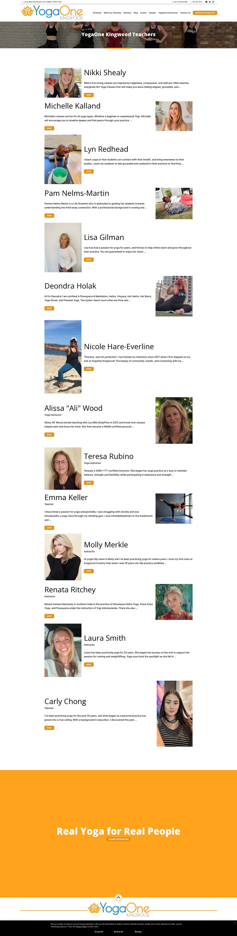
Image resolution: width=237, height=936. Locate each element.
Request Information (205, 13)
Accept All (99, 932)
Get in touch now (181, 2)
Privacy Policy (81, 927)
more (88, 95)
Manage (138, 932)
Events (143, 13)
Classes (152, 13)
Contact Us (185, 13)
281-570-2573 (197, 2)
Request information (118, 839)
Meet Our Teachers (112, 13)
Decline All (118, 932)
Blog (136, 13)
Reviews (127, 13)
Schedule (97, 13)
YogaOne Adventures (168, 13)
